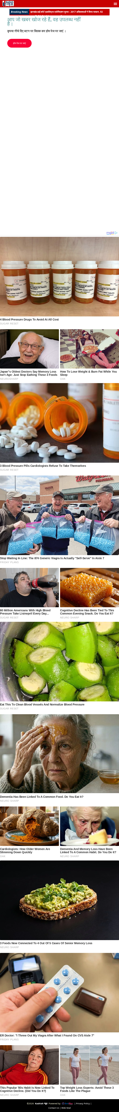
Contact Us (53, 1107)
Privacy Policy (83, 1103)
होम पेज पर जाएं (19, 43)
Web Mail (66, 1107)
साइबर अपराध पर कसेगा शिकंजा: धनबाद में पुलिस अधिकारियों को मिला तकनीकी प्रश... (68, 14)
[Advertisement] (46, 68)
